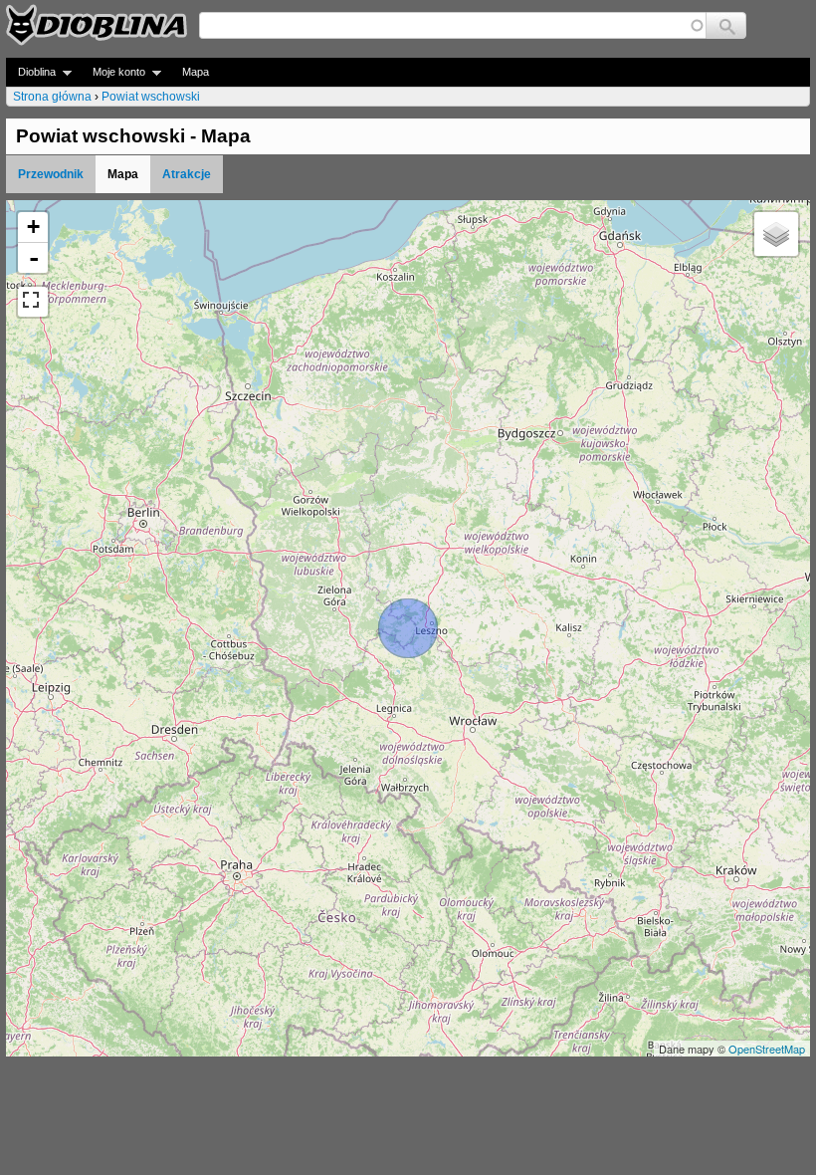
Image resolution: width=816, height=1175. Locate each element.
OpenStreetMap (766, 1049)
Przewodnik (51, 174)
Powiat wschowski (151, 97)
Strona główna (52, 97)
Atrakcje (186, 174)
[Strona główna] (96, 25)
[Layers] (776, 234)
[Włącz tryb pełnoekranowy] (33, 302)
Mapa (195, 72)
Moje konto (113, 72)
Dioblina (31, 72)
